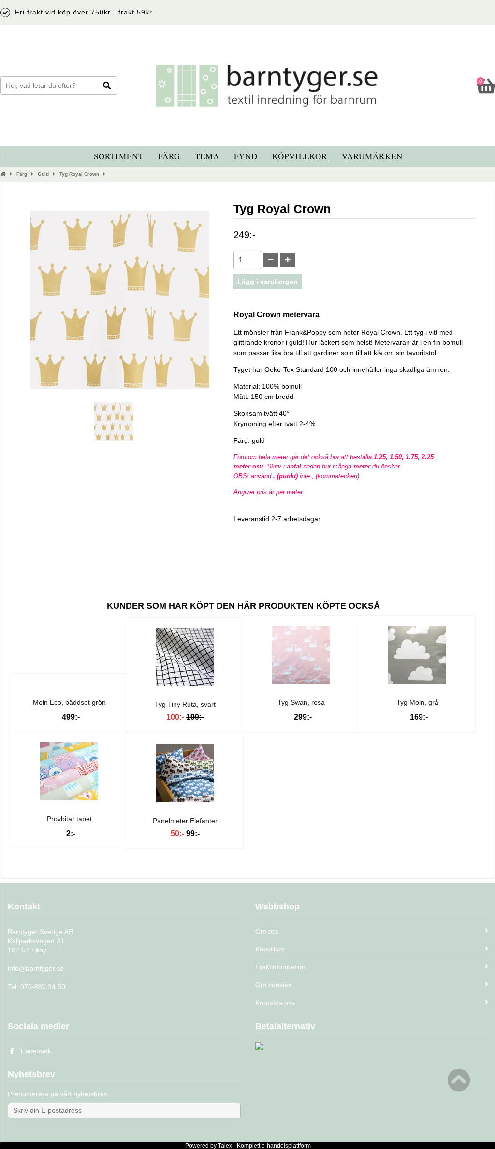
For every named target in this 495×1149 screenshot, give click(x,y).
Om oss (267, 931)
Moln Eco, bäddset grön (69, 702)
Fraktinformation (280, 967)
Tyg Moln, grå (417, 702)
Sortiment (119, 156)
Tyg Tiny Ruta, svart (185, 704)
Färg (169, 156)
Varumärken (372, 156)
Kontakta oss (275, 1003)
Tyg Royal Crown (79, 174)
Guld (43, 174)
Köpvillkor (299, 156)
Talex (225, 1145)
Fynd (246, 156)
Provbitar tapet (69, 819)
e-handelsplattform (286, 1145)
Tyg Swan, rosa (301, 702)
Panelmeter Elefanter (185, 820)
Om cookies (273, 985)
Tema (207, 156)
